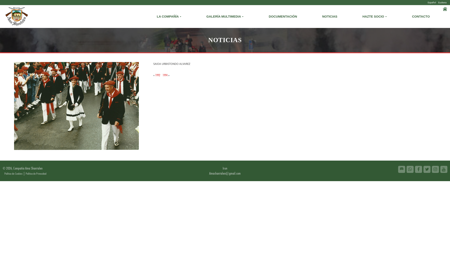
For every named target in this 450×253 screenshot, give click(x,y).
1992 (157, 75)
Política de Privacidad (36, 173)
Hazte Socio (373, 16)
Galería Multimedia (224, 16)
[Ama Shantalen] (16, 16)
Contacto (421, 16)
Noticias (329, 16)
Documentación (283, 16)
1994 (165, 75)
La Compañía (168, 16)
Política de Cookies (13, 173)
